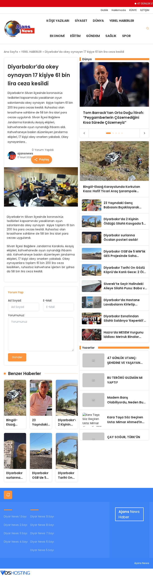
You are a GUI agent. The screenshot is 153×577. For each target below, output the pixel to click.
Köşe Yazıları (57, 20)
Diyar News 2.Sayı (15, 525)
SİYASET (81, 20)
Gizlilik (104, 10)
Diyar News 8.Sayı (42, 525)
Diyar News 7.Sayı (42, 533)
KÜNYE (133, 10)
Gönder (17, 357)
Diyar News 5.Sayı (42, 550)
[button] (108, 133)
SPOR (126, 36)
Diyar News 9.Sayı (42, 516)
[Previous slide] (84, 133)
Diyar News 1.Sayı (15, 516)
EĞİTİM (75, 36)
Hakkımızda (119, 10)
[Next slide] (144, 133)
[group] (114, 95)
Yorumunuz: (16, 315)
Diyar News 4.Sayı (16, 542)
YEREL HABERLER (121, 20)
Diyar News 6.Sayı (42, 542)
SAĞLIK (111, 36)
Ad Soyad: (15, 300)
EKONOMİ (57, 36)
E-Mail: (47, 300)
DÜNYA (98, 20)
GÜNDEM (93, 36)
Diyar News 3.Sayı (15, 533)
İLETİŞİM (144, 10)
